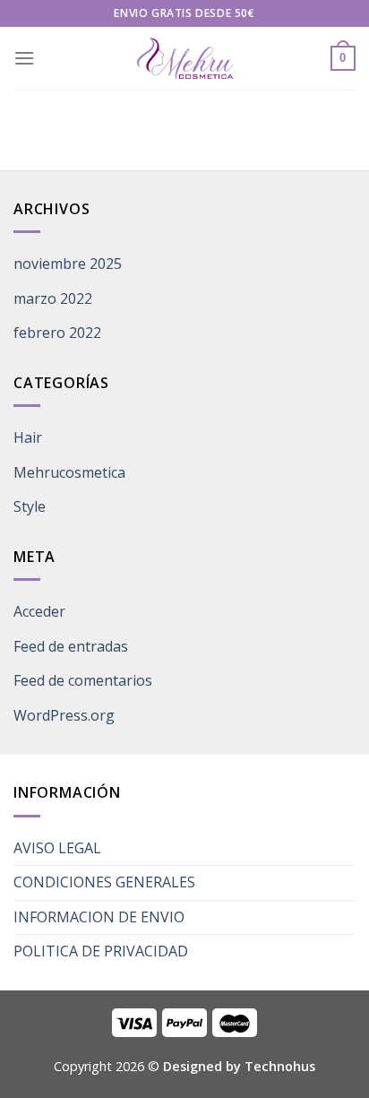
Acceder (39, 611)
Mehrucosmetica (69, 472)
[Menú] (24, 58)
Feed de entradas (70, 646)
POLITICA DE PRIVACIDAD (100, 951)
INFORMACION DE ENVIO (98, 917)
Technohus (280, 1066)
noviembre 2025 (67, 263)
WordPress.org (64, 715)
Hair (27, 437)
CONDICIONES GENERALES (104, 882)
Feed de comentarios (82, 680)
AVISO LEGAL (57, 848)
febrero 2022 (57, 332)
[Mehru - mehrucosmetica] (184, 59)
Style (29, 506)
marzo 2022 (52, 298)
